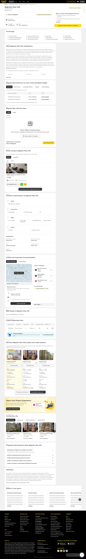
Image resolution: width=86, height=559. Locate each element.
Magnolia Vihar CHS (11, 361)
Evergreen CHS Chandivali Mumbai (14, 499)
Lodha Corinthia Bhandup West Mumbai (57, 497)
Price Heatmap (53, 516)
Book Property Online (24, 531)
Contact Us (7, 526)
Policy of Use (7, 533)
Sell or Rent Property (71, 1)
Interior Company (23, 524)
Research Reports (69, 521)
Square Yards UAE (23, 518)
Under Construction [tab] (30, 420)
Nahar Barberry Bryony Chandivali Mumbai (36, 500)
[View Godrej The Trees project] (30, 355)
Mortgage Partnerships (39, 531)
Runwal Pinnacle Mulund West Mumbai (57, 502)
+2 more (31, 387)
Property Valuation (54, 518)
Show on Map (20, 273)
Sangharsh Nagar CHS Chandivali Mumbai (36, 497)
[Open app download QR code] (85, 10)
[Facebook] (58, 551)
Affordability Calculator (55, 524)
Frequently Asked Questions (10, 523)
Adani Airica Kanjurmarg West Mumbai (57, 504)
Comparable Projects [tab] (28, 86)
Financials (7, 521)
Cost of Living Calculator (55, 523)
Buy (16, 1)
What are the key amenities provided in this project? (19, 457)
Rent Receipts (53, 529)
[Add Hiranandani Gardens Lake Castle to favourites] (20, 424)
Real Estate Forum (69, 519)
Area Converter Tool (54, 536)
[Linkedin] (61, 551)
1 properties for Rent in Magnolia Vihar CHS (30, 189)
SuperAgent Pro (38, 533)
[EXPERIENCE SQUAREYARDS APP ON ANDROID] (62, 544)
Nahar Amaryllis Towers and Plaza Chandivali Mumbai (36, 499)
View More (58, 21)
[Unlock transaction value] (39, 328)
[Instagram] (67, 551)
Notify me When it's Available (31, 136)
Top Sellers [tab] (15, 157)
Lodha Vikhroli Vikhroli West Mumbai (57, 499)
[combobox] (20, 299)
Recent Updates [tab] (45, 86)
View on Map (37, 304)
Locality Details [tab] (22, 261)
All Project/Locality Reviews (56, 526)
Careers (6, 518)
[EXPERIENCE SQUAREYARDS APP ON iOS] (71, 544)
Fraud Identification (8, 535)
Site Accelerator (38, 523)
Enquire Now (15, 365)
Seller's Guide (68, 526)
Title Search (53, 519)
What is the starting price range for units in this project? (20, 460)
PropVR (21, 528)
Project (23, 1)
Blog (67, 516)
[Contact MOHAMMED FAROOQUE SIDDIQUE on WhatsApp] (21, 184)
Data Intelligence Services (40, 529)
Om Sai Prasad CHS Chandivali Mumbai (15, 497)
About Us (6, 516)
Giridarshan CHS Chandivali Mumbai (36, 504)
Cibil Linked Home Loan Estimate (44, 14)
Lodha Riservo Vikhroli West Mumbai (57, 500)
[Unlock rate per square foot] (47, 328)
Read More (8, 77)
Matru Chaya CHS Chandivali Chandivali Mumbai (15, 495)
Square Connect (38, 519)
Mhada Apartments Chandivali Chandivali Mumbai (15, 500)
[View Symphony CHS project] (46, 355)
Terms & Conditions (8, 531)
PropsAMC (22, 529)
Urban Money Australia (24, 523)
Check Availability (45, 96)
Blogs (28, 1)
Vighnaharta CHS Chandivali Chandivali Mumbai (15, 504)
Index (53, 328)
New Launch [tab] (20, 420)
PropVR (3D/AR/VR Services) (41, 524)
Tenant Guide (68, 528)
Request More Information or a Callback (68, 25)
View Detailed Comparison (37, 392)
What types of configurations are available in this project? (20, 449)
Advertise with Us (38, 526)
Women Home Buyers (70, 531)
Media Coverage (8, 519)
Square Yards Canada (24, 516)
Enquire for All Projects (22, 392)
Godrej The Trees (27, 361)
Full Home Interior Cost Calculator (57, 534)
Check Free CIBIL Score (55, 531)
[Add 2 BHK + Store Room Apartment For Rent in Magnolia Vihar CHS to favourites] (26, 165)
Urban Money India (23, 521)
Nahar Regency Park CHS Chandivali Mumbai (36, 502)
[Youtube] (64, 551)
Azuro (21, 526)
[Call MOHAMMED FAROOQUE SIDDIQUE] (25, 184)
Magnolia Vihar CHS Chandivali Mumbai (15, 502)
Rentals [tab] (37, 86)
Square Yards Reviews (9, 524)
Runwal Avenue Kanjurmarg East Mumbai (57, 495)
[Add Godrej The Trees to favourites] (36, 424)
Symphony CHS (42, 361)
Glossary (67, 518)
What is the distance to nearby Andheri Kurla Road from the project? (22, 463)
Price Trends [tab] (17, 86)
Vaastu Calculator (54, 521)
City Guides (68, 523)
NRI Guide (68, 529)
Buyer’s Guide (68, 524)
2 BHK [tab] (14, 112)
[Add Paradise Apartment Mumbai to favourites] (53, 424)
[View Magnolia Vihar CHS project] (14, 355)
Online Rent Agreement (55, 528)
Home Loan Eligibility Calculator (57, 533)
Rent (20, 1)
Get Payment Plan (49, 142)
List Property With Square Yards (41, 518)
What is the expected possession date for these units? (19, 455)
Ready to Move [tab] (41, 420)
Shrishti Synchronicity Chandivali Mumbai (36, 495)
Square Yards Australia (24, 519)
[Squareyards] (4, 1)
